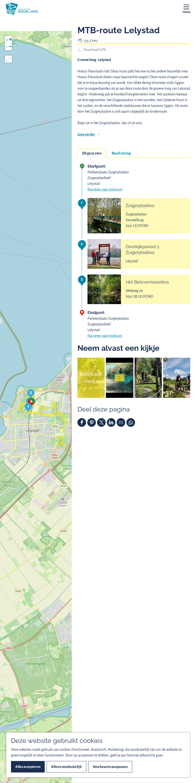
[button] (28, 407)
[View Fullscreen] (8, 59)
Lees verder (86, 134)
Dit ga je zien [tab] (91, 153)
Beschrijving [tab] (121, 153)
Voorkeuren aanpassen (110, 767)
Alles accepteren (27, 767)
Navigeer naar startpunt (104, 189)
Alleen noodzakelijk (66, 767)
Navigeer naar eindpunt (104, 336)
